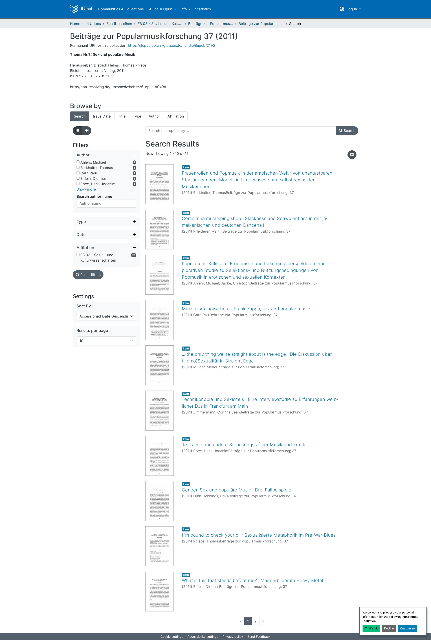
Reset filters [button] (90, 274)
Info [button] (183, 9)
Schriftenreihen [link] (119, 23)
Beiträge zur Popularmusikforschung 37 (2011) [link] (261, 23)
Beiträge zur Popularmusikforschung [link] (210, 23)
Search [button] (349, 130)
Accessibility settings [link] (202, 636)
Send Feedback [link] (258, 636)
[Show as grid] (86, 130)
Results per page (92, 330)
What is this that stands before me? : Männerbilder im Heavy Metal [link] (252, 580)
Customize (407, 628)
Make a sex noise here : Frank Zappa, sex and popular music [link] (246, 308)
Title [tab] (121, 116)
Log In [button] (352, 9)
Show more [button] (86, 189)
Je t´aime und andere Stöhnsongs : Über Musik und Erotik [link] (243, 444)
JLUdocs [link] (93, 23)
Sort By (84, 306)
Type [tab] (137, 116)
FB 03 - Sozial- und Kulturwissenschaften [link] (160, 23)
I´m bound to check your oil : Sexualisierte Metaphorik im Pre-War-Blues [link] (259, 535)
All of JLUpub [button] (160, 9)
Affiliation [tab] (175, 116)
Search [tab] (80, 116)
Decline (389, 628)
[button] (81, 8)
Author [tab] (154, 116)
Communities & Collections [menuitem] (121, 9)
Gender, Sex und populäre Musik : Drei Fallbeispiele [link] (236, 490)
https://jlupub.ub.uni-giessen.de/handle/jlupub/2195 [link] (171, 45)
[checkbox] (78, 161)
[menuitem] (162, 9)
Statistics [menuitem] (203, 9)
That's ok (371, 628)
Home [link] (75, 23)
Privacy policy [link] (232, 636)
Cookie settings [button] (172, 636)
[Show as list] (77, 130)
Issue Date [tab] (102, 116)
